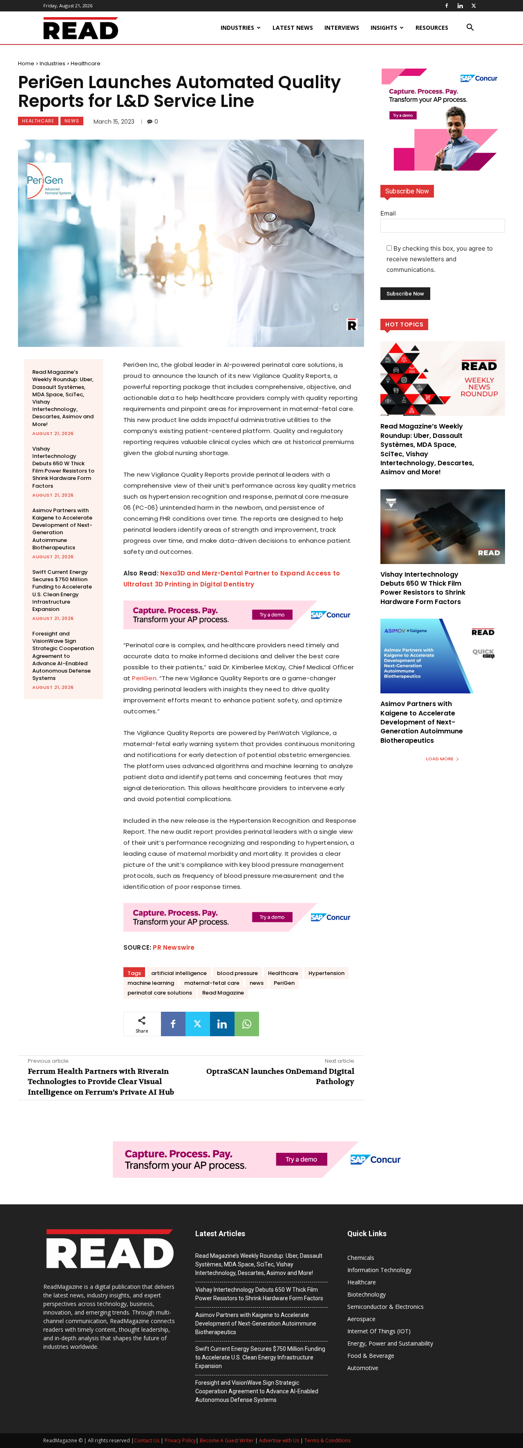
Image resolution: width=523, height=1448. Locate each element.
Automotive (362, 1368)
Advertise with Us (279, 1440)
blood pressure (237, 973)
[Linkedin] (460, 5)
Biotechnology (366, 1294)
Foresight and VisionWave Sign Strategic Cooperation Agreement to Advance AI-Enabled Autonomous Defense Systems (63, 656)
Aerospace (361, 1319)
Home (26, 63)
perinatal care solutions (159, 993)
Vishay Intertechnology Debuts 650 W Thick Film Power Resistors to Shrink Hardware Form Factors (63, 467)
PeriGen (144, 678)
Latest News (293, 27)
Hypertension (326, 973)
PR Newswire (173, 947)
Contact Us (146, 1440)
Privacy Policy (180, 1440)
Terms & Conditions (327, 1440)
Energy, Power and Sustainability (390, 1343)
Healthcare (86, 63)
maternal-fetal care (211, 983)
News (72, 121)
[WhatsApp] (247, 1024)
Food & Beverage (370, 1355)
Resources (432, 27)
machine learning (150, 983)
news (257, 983)
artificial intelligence (179, 973)
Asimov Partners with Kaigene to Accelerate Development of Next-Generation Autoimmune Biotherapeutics (62, 528)
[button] (470, 28)
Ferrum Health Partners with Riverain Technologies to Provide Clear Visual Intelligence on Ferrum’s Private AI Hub (101, 1082)
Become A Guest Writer (227, 1440)
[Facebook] (446, 5)
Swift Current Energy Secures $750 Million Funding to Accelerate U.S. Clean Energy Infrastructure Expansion (62, 590)
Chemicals (360, 1257)
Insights (384, 27)
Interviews (341, 27)
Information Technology (379, 1270)
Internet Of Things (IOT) (379, 1331)
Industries (237, 27)
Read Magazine (223, 993)
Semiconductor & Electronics (385, 1306)
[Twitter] (473, 5)
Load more (440, 758)
